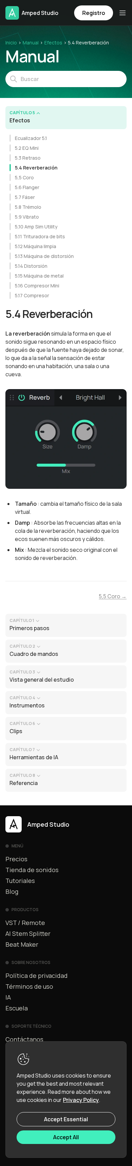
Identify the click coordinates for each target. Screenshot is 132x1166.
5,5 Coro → (113, 596)
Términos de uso (29, 986)
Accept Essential (66, 1119)
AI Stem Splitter (27, 933)
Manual (31, 42)
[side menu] (122, 13)
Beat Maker (21, 944)
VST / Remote (25, 923)
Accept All (66, 1137)
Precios (16, 859)
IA (8, 997)
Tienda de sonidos (32, 870)
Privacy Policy (81, 1100)
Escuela (16, 1008)
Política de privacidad (36, 975)
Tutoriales (20, 881)
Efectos (53, 42)
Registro (93, 13)
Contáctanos (24, 1039)
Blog (11, 891)
